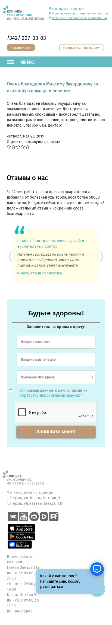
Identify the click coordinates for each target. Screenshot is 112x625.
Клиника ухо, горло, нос (68, 9)
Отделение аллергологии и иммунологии (80, 13)
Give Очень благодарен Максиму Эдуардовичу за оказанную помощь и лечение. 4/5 (23, 147)
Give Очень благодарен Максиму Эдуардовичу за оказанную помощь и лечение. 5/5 (27, 147)
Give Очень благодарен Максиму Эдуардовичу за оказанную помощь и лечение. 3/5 (18, 147)
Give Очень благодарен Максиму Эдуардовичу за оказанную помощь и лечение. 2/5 (13, 147)
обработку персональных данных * (51, 392)
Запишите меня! (56, 428)
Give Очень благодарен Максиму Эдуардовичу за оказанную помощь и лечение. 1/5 (9, 147)
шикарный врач (84, 241)
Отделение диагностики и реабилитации (79, 18)
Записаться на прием (81, 47)
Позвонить (21, 47)
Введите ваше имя (35, 339)
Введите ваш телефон (38, 356)
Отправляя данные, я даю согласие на (53, 390)
